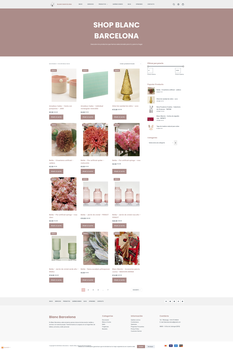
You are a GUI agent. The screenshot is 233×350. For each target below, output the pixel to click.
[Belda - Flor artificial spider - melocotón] (95, 140)
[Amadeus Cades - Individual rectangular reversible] (95, 85)
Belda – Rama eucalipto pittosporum (95, 269)
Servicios (90, 4)
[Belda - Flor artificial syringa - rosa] (127, 140)
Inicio (80, 4)
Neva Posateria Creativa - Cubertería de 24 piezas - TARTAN (168, 108)
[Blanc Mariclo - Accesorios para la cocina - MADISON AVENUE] (127, 248)
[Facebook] (166, 301)
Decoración (105, 320)
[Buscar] (174, 4)
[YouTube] (174, 301)
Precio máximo (179, 74)
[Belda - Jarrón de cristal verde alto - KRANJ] (64, 248)
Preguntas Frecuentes (137, 326)
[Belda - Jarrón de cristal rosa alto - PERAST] (127, 194)
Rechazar (150, 346)
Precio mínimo (151, 74)
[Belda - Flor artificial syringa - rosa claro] (64, 194)
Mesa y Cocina (106, 322)
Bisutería (104, 329)
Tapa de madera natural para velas (168, 126)
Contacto (151, 4)
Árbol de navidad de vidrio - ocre (167, 99)
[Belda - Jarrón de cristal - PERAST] (95, 194)
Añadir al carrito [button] (56, 117)
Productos (102, 4)
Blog (129, 4)
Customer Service (136, 331)
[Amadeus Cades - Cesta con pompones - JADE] (64, 85)
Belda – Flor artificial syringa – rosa (126, 160)
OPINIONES (139, 4)
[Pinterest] (178, 301)
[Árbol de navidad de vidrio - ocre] (127, 85)
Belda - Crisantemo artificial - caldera (169, 90)
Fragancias (105, 326)
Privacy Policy (135, 329)
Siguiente (136, 290)
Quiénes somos (118, 4)
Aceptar (141, 346)
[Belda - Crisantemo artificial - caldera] (64, 140)
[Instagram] (170, 301)
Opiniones (134, 324)
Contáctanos (135, 322)
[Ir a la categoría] (175, 142)
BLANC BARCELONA (64, 4)
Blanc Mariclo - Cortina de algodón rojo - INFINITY (168, 117)
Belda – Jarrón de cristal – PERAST (95, 215)
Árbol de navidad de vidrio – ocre (125, 106)
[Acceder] (178, 4)
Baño (103, 324)
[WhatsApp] (182, 301)
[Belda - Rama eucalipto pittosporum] (95, 248)
